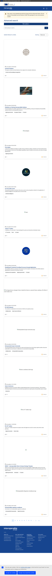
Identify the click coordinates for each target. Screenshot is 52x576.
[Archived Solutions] (26, 58)
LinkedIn (39, 540)
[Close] (46, 13)
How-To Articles (18, 540)
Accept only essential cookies (26, 572)
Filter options (25, 24)
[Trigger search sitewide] (46, 28)
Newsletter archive (41, 537)
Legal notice (17, 546)
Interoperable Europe (7, 540)
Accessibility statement (19, 549)
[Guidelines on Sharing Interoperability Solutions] (26, 97)
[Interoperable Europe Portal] (8, 8)
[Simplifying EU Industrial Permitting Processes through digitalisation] (26, 257)
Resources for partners (30, 540)
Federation (17, 545)
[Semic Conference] (26, 376)
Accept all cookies (11, 572)
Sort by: (37, 34)
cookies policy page (25, 567)
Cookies (28, 541)
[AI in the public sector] (26, 179)
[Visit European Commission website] (9, 4)
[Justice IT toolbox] (26, 218)
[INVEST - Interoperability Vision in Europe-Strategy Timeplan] (26, 457)
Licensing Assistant (7, 537)
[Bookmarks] (46, 8)
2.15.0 (5, 532)
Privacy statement (18, 548)
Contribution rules (18, 543)
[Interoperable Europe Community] (26, 336)
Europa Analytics (30, 546)
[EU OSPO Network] (26, 297)
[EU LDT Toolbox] (26, 416)
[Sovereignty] (26, 138)
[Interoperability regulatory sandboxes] (26, 497)
